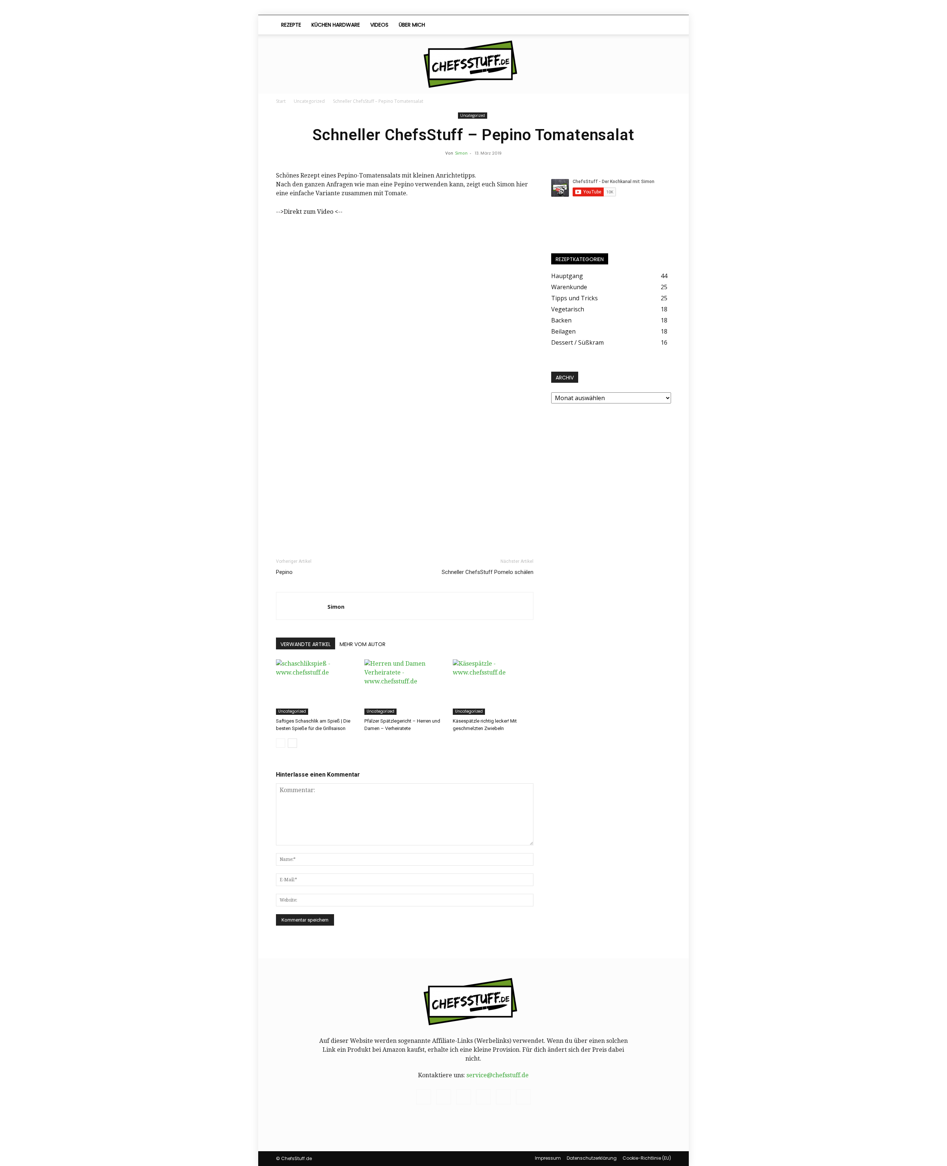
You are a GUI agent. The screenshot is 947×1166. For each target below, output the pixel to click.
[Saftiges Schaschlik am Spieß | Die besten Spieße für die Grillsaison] (316, 687)
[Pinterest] (608, 24)
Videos (379, 24)
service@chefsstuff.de (497, 1075)
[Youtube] (645, 24)
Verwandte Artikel (305, 644)
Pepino (284, 572)
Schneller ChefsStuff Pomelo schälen (487, 572)
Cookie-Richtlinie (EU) (647, 1158)
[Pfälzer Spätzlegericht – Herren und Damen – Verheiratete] (404, 687)
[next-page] (292, 743)
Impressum (548, 1158)
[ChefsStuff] (473, 64)
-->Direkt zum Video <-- (309, 211)
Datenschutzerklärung (592, 1158)
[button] (662, 25)
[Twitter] (633, 24)
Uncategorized (309, 101)
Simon (461, 153)
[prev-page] (280, 743)
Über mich (412, 24)
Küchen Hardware (335, 24)
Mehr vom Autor (362, 644)
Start (281, 101)
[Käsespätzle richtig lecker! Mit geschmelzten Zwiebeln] (493, 687)
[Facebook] (583, 24)
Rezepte (291, 24)
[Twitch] (620, 24)
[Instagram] (595, 24)
